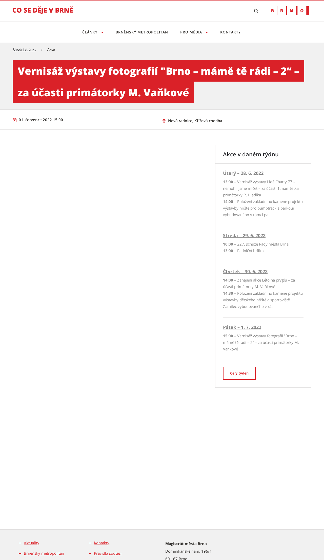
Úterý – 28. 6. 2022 (243, 173)
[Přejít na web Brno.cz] (290, 10)
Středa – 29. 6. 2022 (244, 235)
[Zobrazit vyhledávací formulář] (256, 11)
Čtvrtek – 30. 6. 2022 (245, 271)
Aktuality (31, 542)
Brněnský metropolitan (142, 32)
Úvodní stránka (24, 49)
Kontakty (230, 32)
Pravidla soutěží (108, 553)
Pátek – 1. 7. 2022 (242, 327)
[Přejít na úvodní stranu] (43, 13)
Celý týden (239, 373)
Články (90, 32)
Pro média (191, 32)
